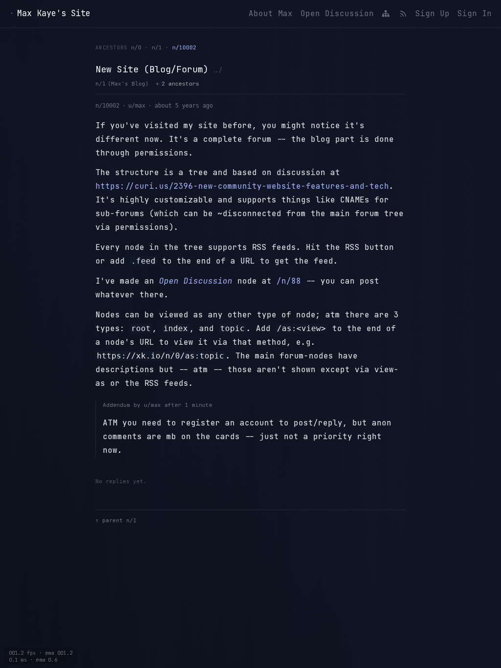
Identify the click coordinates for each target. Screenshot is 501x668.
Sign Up (432, 13)
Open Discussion (337, 13)
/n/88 (288, 281)
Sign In (474, 13)
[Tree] (386, 13)
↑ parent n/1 (116, 520)
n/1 (157, 47)
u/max (136, 105)
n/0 (136, 47)
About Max (271, 13)
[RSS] (402, 13)
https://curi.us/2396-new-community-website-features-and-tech (242, 186)
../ (217, 70)
